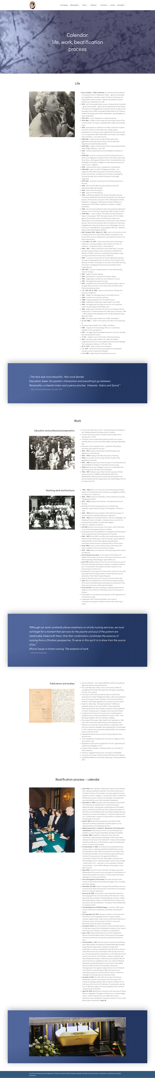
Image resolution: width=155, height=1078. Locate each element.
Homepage (64, 5)
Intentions (103, 5)
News (84, 5)
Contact (112, 5)
